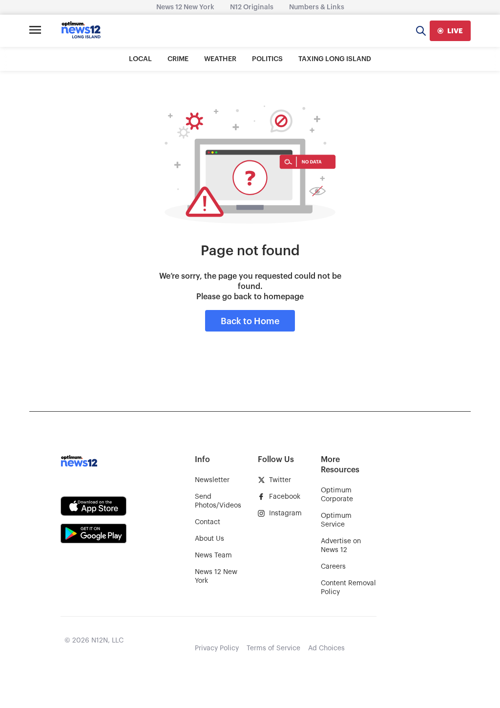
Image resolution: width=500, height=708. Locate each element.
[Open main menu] (35, 31)
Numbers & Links (316, 7)
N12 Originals (251, 7)
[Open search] (421, 31)
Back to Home (250, 321)
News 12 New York (185, 7)
